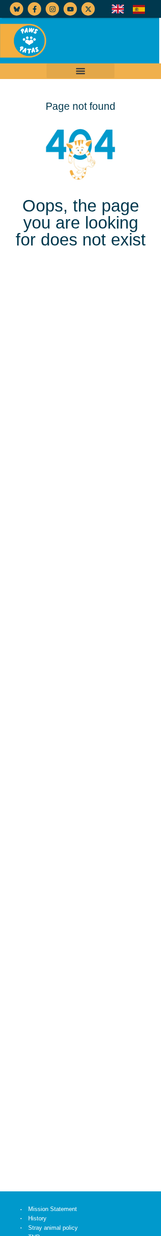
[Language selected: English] (133, 9)
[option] (141, 9)
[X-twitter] (88, 9)
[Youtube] (70, 9)
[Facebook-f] (34, 9)
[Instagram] (52, 9)
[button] (80, 70)
